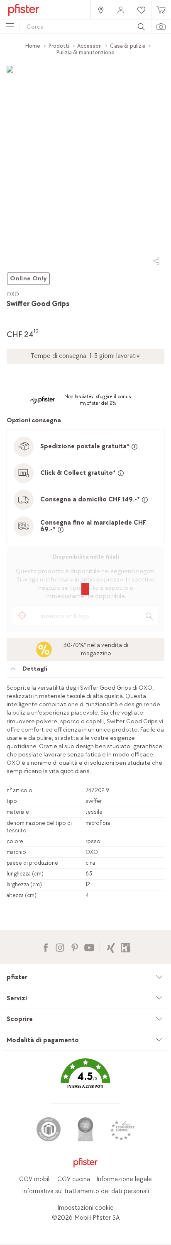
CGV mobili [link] (35, 1179)
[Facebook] (45, 946)
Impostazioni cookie (85, 1208)
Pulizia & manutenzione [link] (85, 52)
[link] (100, 9)
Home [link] (32, 45)
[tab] (85, 671)
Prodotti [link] (59, 45)
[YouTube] (89, 946)
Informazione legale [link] (124, 1179)
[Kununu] (125, 946)
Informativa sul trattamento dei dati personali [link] (85, 1191)
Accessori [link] (89, 45)
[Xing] (111, 946)
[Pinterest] (74, 946)
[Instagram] (60, 946)
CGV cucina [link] (73, 1179)
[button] (85, 1079)
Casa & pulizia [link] (128, 45)
